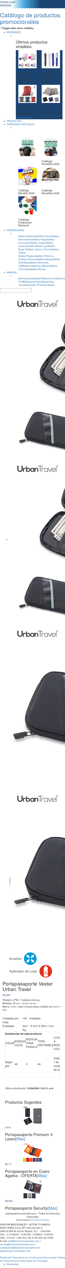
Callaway (34, 278)
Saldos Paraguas (27, 256)
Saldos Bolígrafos (27, 236)
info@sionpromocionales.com (23, 1241)
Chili (41, 278)
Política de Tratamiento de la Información (21, 1257)
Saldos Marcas (38, 269)
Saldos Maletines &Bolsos (36, 265)
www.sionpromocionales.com (15, 1250)
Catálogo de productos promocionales (30, 18)
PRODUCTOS (14, 121)
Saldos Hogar (40, 239)
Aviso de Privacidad (37, 1260)
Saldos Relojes (45, 259)
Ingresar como (7, 3)
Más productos (24, 117)
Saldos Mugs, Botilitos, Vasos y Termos (36, 247)
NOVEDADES (14, 32)
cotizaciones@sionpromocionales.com (20, 1247)
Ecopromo (49, 278)
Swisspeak (30, 281)
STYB (21, 281)
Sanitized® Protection (36, 285)
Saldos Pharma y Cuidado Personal (36, 257)
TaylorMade (42, 281)
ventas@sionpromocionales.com (17, 1244)
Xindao (51, 285)
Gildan (57, 278)
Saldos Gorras (44, 236)
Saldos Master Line (37, 246)
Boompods (24, 278)
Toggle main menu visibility (18, 28)
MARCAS (11, 272)
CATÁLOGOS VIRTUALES (20, 124)
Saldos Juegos (38, 242)
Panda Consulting (40, 1219)
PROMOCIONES (15, 230)
